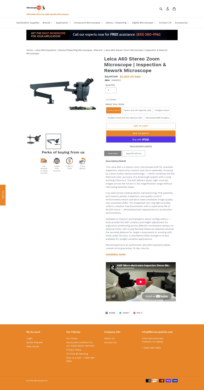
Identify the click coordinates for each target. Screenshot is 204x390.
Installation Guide (115, 254)
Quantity (110, 85)
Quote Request (34, 342)
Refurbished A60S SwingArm (157, 118)
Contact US (110, 342)
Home (29, 50)
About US (109, 338)
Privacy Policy (73, 349)
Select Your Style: (115, 104)
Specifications (133, 153)
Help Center (32, 346)
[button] (3, 195)
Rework (98, 50)
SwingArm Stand (162, 110)
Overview (113, 153)
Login (29, 338)
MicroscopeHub (40, 381)
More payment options (141, 146)
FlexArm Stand (114, 110)
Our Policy (72, 338)
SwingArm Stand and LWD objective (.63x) (125, 118)
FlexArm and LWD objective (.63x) (137, 110)
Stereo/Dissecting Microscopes (75, 50)
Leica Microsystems (45, 50)
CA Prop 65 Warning (77, 353)
